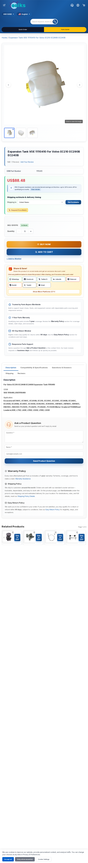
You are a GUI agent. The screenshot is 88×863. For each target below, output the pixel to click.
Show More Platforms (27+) (44, 292)
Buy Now (45, 244)
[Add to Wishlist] (13, 532)
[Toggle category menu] (4, 5)
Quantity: (11, 231)
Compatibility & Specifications (34, 367)
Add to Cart (45, 252)
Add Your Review (27, 162)
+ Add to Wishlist (14, 259)
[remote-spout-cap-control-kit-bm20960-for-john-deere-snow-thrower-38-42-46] (50, 537)
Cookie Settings (43, 859)
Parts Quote (65, 29)
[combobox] (44, 21)
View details (35, 189)
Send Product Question (44, 461)
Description (11, 367)
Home (4, 37)
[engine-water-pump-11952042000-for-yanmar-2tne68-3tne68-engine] (29, 537)
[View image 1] (9, 133)
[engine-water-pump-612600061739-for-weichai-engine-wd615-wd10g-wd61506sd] (8, 537)
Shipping (9, 373)
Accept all (8, 859)
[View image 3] (32, 133)
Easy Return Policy (53, 510)
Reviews (21, 373)
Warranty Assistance (23, 479)
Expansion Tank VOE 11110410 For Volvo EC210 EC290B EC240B (37, 37)
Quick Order (23, 29)
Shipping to (11, 202)
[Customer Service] (72, 5)
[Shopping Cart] (83, 5)
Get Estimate (73, 202)
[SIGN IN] (77, 5)
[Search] (55, 21)
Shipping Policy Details (26, 496)
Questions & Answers (62, 367)
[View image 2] (21, 133)
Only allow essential (25, 859)
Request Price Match (19, 210)
